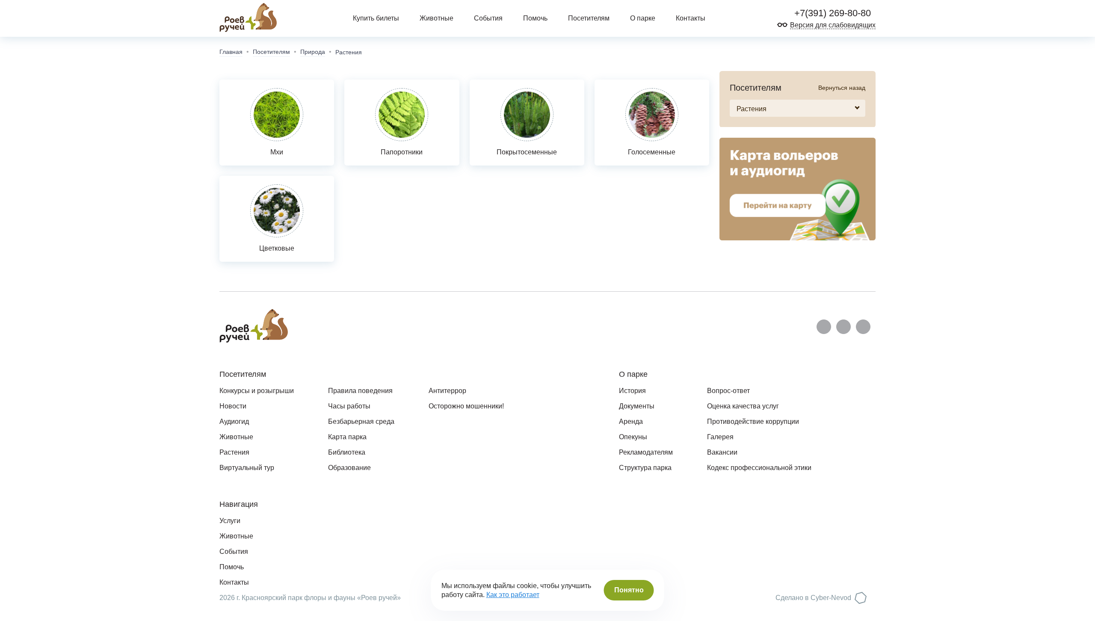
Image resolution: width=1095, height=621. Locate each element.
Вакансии (722, 452)
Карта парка (347, 437)
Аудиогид (234, 421)
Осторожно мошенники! (466, 406)
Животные (436, 18)
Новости (232, 406)
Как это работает (512, 594)
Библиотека (346, 452)
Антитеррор (447, 390)
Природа (312, 51)
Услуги (229, 520)
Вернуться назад (841, 87)
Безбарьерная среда (361, 421)
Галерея (720, 437)
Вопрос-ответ (728, 390)
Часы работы (349, 406)
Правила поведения (360, 390)
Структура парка (645, 467)
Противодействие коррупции (753, 421)
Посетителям (271, 51)
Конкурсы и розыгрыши (256, 390)
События (488, 18)
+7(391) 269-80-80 (831, 13)
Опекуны (633, 437)
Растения (234, 452)
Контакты (690, 18)
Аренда (631, 421)
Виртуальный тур (246, 467)
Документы (636, 406)
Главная (231, 51)
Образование (349, 467)
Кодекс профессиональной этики (759, 467)
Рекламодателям (646, 452)
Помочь (535, 18)
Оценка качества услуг (743, 406)
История (632, 390)
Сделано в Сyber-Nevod (813, 597)
